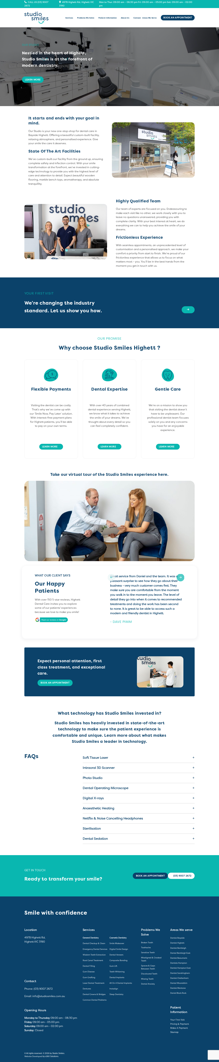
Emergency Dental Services (95, 949)
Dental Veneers (116, 955)
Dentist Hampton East (180, 968)
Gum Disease (89, 972)
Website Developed (33, 1056)
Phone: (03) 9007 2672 (38, 988)
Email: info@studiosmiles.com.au (44, 996)
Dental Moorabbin (178, 983)
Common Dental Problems (94, 1000)
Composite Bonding (118, 960)
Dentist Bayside (177, 938)
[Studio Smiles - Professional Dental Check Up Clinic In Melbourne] (36, 18)
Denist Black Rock (178, 993)
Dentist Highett (177, 943)
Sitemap (174, 1032)
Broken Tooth (147, 942)
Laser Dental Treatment (93, 983)
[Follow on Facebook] (187, 1056)
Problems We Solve (85, 18)
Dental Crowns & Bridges (94, 994)
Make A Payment (179, 1028)
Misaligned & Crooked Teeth (151, 959)
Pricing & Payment (179, 1024)
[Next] (186, 517)
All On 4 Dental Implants (121, 983)
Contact (137, 18)
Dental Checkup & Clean (94, 943)
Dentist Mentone (178, 988)
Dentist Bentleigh (178, 948)
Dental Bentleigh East (180, 953)
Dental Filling (89, 966)
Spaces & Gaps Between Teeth (148, 967)
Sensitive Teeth (148, 952)
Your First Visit (177, 1020)
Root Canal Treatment (93, 960)
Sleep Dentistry (116, 994)
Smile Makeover (117, 943)
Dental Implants (117, 977)
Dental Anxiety (148, 984)
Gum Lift (113, 966)
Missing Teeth (147, 979)
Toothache (146, 947)
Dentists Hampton (178, 963)
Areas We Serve (149, 18)
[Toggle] (191, 757)
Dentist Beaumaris (178, 958)
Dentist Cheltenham (179, 978)
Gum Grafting (89, 977)
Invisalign (114, 989)
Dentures (87, 989)
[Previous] (33, 517)
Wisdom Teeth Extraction (94, 955)
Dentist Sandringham (180, 973)
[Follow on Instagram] (192, 1056)
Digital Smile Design (119, 949)
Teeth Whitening (117, 972)
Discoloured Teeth (149, 974)
